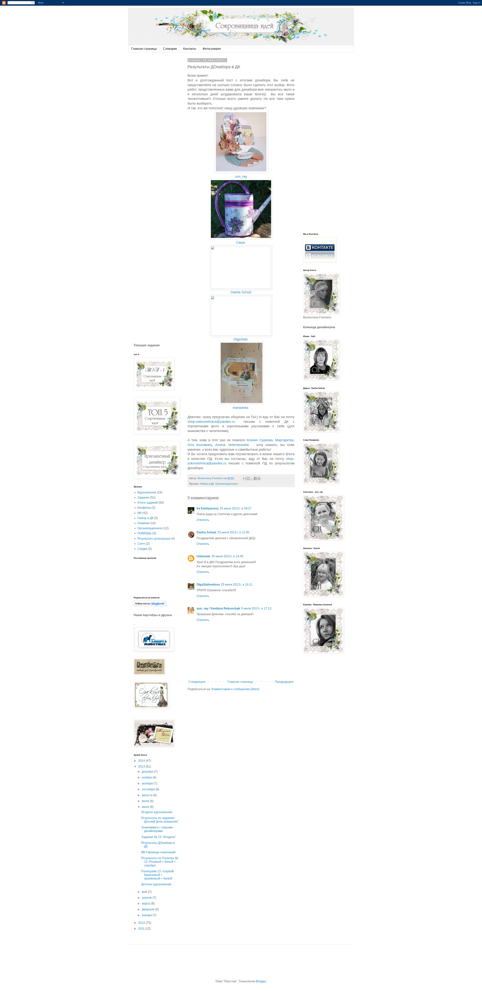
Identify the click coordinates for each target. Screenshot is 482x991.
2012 (142, 922)
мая (145, 891)
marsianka (241, 408)
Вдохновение (146, 492)
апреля (147, 897)
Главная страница (144, 48)
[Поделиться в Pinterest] (259, 478)
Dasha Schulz (242, 292)
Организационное (226, 483)
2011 (141, 928)
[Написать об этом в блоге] (248, 478)
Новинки (143, 523)
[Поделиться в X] (252, 478)
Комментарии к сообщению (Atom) (235, 689)
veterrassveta (239, 445)
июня (146, 806)
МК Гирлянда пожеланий (158, 852)
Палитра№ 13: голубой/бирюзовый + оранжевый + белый (157, 875)
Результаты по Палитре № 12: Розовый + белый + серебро (159, 861)
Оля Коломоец (200, 445)
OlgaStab (241, 339)
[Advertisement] (162, 115)
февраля (148, 909)
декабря (148, 771)
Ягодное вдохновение (156, 812)
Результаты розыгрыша (153, 538)
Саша (241, 242)
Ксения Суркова (259, 440)
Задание (143, 497)
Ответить (203, 519)
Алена (220, 445)
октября (148, 783)
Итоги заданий (147, 502)
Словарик (170, 48)
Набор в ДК (207, 483)
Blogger (261, 981)
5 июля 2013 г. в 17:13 (256, 608)
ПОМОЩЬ (144, 533)
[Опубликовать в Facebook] (255, 478)
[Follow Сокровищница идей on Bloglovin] (150, 605)
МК (139, 513)
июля (146, 801)
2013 (142, 766)
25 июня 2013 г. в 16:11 (236, 584)
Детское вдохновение (156, 884)
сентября (149, 789)
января (147, 915)
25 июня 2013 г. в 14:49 (227, 556)
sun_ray (242, 176)
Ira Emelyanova (208, 508)
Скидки (142, 548)
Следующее (196, 681)
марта (146, 903)
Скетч (141, 543)
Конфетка (144, 507)
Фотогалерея (212, 48)
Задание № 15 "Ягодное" (158, 837)
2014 (142, 760)
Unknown (203, 556)
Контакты (189, 48)
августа (147, 795)
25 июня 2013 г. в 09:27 (236, 508)
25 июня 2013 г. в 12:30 (233, 532)
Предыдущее (284, 681)
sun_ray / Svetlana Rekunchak (218, 608)
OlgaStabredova (208, 584)
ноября (147, 777)
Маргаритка (284, 440)
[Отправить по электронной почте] (244, 478)
